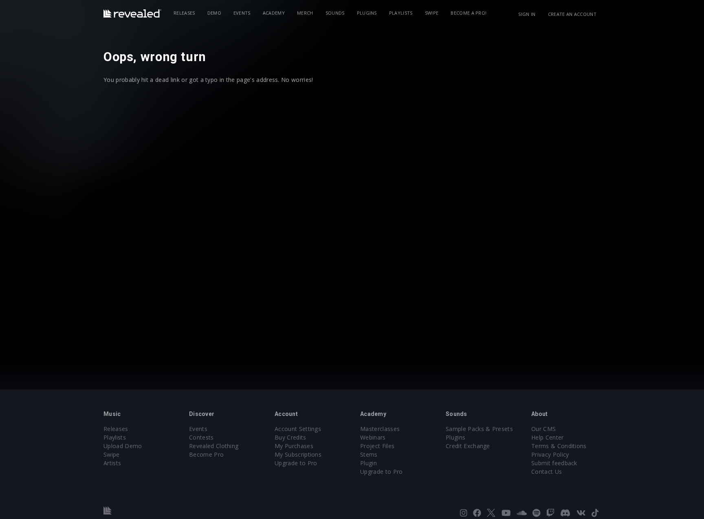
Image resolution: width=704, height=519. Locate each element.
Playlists (401, 13)
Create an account (572, 14)
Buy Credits (290, 437)
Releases (184, 13)
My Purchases (294, 446)
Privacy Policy (550, 454)
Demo (214, 13)
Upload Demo (122, 446)
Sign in (526, 14)
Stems (369, 454)
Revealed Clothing (213, 446)
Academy (274, 13)
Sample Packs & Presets (479, 429)
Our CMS (543, 429)
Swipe (432, 13)
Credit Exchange (468, 446)
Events (242, 13)
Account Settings (298, 429)
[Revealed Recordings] (132, 13)
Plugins (367, 13)
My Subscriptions (298, 454)
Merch (305, 13)
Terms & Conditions (559, 446)
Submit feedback (554, 463)
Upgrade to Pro (296, 463)
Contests (201, 437)
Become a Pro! (468, 13)
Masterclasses (380, 429)
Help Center (547, 437)
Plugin (368, 463)
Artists (112, 463)
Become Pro (206, 454)
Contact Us (546, 471)
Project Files (377, 446)
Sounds (335, 13)
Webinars (373, 437)
